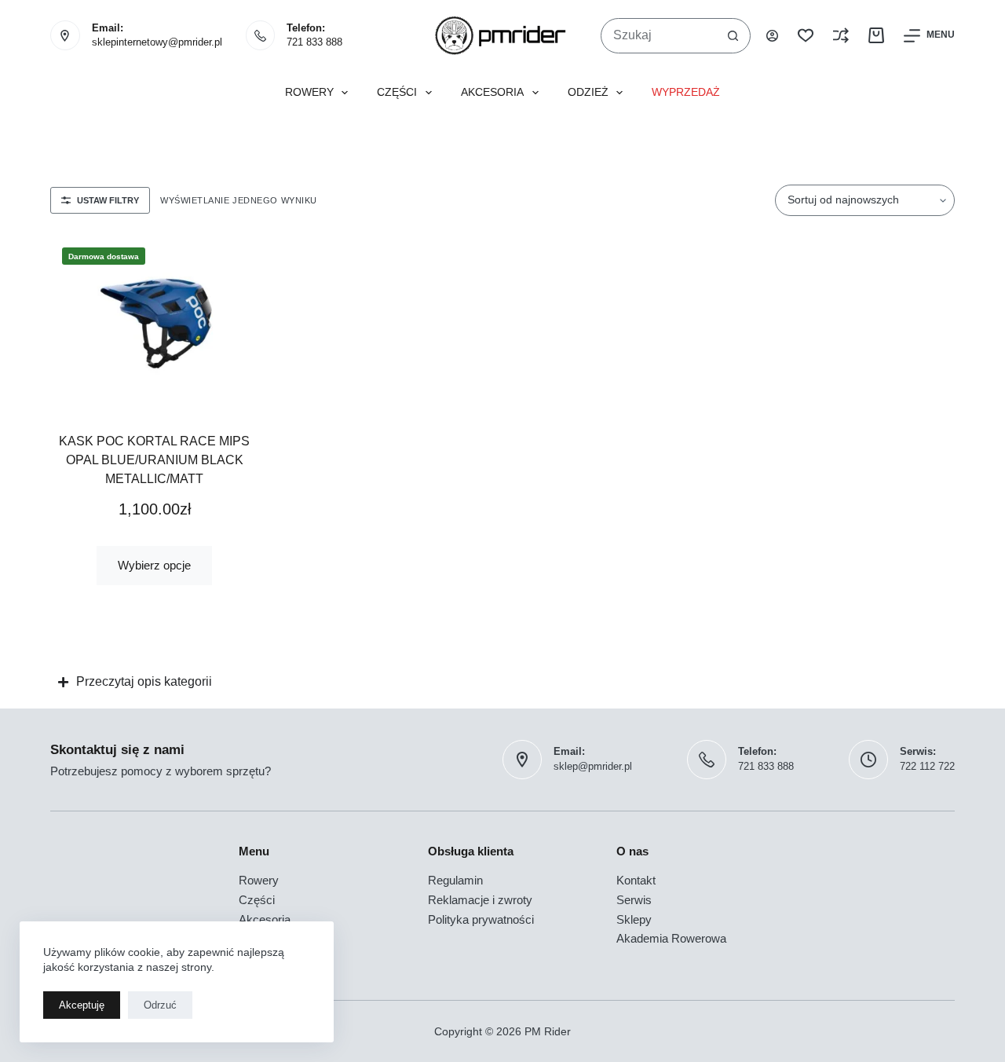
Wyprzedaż (686, 92)
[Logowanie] (772, 36)
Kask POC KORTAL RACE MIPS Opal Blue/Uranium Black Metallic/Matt (154, 459)
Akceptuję (81, 1005)
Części (397, 92)
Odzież (588, 92)
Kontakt (636, 880)
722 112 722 (927, 766)
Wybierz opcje (154, 565)
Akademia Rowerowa (671, 938)
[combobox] (658, 35)
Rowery (309, 92)
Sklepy (634, 919)
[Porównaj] (841, 35)
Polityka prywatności (481, 919)
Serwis (634, 899)
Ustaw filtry (108, 200)
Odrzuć (160, 1005)
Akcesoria (492, 92)
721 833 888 (314, 42)
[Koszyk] (876, 35)
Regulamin (455, 880)
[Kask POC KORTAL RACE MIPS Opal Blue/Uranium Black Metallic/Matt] (154, 322)
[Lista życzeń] (805, 35)
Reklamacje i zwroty (480, 899)
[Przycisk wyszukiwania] (733, 36)
